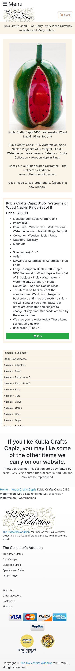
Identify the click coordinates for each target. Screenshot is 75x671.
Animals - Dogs (12, 420)
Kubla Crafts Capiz (13, 472)
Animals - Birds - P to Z (17, 383)
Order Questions (12, 595)
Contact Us (9, 600)
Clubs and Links (12, 564)
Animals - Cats (12, 395)
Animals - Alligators (14, 364)
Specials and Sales (13, 570)
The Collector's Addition (16, 531)
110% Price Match (13, 553)
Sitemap (7, 606)
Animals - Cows (12, 401)
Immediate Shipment (15, 352)
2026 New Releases (15, 358)
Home (4, 489)
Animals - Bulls (12, 389)
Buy (39, 336)
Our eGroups (10, 559)
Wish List (8, 590)
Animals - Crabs (13, 407)
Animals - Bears (12, 371)
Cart (67, 15)
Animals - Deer (12, 413)
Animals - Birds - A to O (17, 377)
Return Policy (10, 575)
